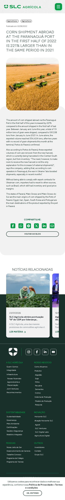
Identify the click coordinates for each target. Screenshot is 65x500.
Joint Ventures (13, 389)
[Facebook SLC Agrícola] (37, 352)
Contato (38, 451)
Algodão (38, 375)
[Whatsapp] (20, 225)
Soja (37, 378)
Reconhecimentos (14, 392)
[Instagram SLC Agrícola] (29, 352)
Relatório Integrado (14, 434)
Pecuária (38, 386)
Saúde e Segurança (15, 431)
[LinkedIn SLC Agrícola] (45, 352)
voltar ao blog (32, 234)
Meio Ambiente (13, 424)
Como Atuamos (41, 367)
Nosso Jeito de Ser (14, 447)
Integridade (11, 370)
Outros (38, 393)
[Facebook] (13, 225)
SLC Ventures (40, 428)
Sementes (39, 389)
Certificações (12, 427)
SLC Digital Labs (42, 432)
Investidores (39, 447)
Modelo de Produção (43, 401)
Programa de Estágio (15, 458)
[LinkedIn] (44, 225)
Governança (11, 420)
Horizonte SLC (41, 416)
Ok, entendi (33, 493)
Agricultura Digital (42, 436)
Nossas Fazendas (14, 378)
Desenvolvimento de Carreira (18, 451)
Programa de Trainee (15, 462)
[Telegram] (28, 225)
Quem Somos (12, 367)
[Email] (52, 225)
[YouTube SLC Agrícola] (53, 352)
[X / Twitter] (36, 225)
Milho (37, 382)
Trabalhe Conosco (14, 454)
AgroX (37, 425)
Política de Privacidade (41, 485)
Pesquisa (38, 405)
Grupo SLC (39, 454)
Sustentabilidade (14, 416)
